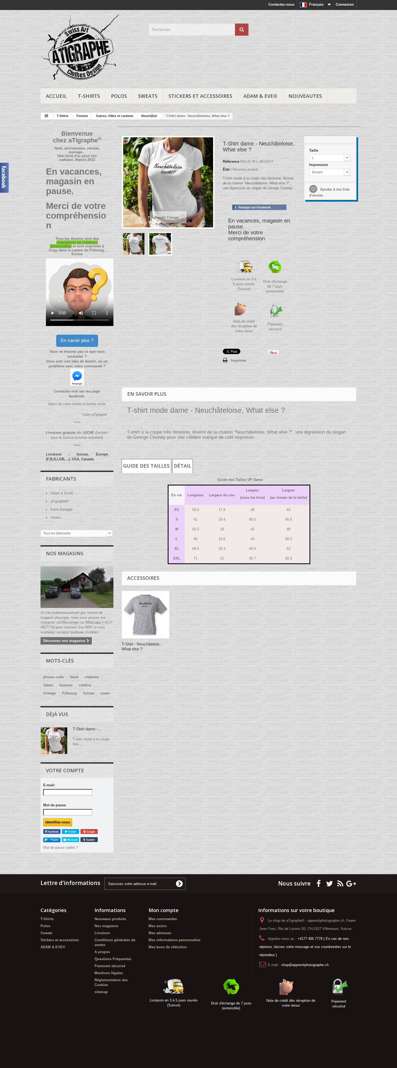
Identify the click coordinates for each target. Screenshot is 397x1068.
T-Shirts (89, 96)
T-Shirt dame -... (87, 729)
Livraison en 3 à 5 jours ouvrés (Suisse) (243, 284)
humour (66, 685)
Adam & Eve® (61, 493)
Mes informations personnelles (174, 940)
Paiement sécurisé (110, 966)
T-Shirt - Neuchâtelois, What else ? (141, 646)
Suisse (88, 693)
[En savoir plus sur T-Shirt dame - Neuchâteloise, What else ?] (54, 740)
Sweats (147, 96)
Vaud (74, 677)
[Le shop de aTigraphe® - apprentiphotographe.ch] (90, 48)
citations (92, 677)
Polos (119, 96)
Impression (319, 164)
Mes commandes (163, 919)
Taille (314, 150)
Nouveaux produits (110, 919)
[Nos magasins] (77, 587)
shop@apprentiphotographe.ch (305, 965)
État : (227, 169)
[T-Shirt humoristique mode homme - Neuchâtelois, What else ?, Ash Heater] (146, 615)
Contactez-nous (281, 4)
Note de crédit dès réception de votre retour (244, 326)
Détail (182, 466)
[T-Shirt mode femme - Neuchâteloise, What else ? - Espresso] (134, 244)
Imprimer (238, 360)
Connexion (345, 4)
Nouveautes (305, 96)
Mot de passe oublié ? (60, 848)
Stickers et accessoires (200, 96)
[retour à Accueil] (46, 116)
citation (85, 685)
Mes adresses (160, 933)
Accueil (56, 96)
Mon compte (164, 910)
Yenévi (55, 517)
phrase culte (53, 677)
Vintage (49, 693)
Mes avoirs (158, 926)
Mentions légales (109, 973)
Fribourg (69, 693)
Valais (48, 685)
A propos (102, 952)
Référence (231, 161)
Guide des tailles (146, 466)
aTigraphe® (59, 501)
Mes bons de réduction (168, 947)
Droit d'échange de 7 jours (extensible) (275, 286)
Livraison (102, 933)
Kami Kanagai (60, 509)
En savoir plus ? (77, 340)
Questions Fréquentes (113, 959)
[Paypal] (51, 839)
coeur (105, 693)
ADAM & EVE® (260, 96)
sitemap (101, 992)
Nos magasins (64, 553)
